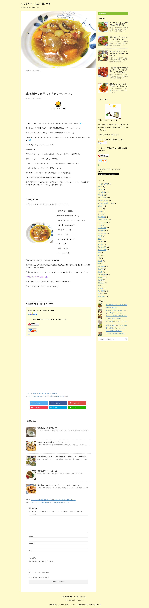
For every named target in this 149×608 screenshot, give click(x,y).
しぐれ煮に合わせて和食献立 (115, 333)
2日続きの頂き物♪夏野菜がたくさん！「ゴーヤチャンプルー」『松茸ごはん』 (118, 70)
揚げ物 (100, 244)
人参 (51, 396)
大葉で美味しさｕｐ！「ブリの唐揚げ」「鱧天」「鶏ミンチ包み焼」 (63, 457)
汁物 (99, 258)
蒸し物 (100, 272)
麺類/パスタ (102, 296)
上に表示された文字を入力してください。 (42, 561)
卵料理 (100, 236)
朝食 (99, 252)
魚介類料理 (101, 291)
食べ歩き (100, 288)
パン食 (100, 225)
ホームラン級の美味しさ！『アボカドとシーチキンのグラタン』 (53, 500)
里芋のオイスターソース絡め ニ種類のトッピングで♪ (50, 503)
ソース (100, 211)
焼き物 (100, 261)
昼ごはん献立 (102, 247)
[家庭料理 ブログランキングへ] (58, 324)
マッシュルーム (37, 396)
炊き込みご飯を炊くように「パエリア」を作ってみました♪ (59, 485)
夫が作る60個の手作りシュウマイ (116, 321)
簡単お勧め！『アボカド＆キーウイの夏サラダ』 (118, 38)
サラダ (100, 206)
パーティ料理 (102, 228)
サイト (31, 551)
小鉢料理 (100, 242)
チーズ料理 (101, 217)
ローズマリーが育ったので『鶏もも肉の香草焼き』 (118, 24)
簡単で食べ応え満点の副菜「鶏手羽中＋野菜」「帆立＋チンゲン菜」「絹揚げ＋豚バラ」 (116, 328)
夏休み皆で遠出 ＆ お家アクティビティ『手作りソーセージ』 (118, 54)
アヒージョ (101, 195)
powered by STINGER (94, 604)
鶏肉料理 (54, 393)
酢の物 (100, 280)
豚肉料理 (100, 277)
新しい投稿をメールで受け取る (39, 577)
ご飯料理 (100, 189)
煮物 (99, 263)
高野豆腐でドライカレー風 (47, 471)
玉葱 (54, 396)
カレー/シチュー (41, 393)
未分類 (100, 255)
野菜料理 (100, 283)
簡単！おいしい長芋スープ (47, 428)
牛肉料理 (100, 269)
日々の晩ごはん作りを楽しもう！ (74, 600)
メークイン (45, 396)
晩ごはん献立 (102, 250)
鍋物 (99, 285)
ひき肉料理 (101, 192)
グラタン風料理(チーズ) (105, 203)
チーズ (100, 214)
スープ (49, 393)
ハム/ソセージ (102, 222)
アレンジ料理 (32, 393)
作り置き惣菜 (102, 233)
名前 (31, 536)
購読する (103, 14)
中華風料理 (101, 231)
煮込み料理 (101, 266)
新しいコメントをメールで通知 (39, 572)
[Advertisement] (58, 81)
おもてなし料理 (103, 184)
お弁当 (100, 187)
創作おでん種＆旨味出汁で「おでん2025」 (53, 442)
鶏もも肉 (65, 396)
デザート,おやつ (103, 220)
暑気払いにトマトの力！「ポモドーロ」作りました (118, 85)
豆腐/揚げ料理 (102, 274)
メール (32, 543)
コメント (32, 514)
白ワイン (59, 396)
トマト (30, 396)
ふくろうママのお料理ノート (36, 3)
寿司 (99, 239)
